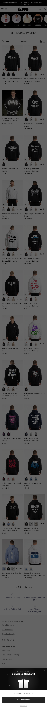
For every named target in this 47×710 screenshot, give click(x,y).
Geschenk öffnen (23, 700)
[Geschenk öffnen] (23, 682)
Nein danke (23, 706)
